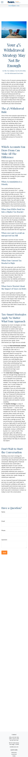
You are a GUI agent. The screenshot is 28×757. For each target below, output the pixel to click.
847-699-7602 (15, 737)
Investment (14, 754)
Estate (14, 756)
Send (4, 552)
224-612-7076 (15, 738)
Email (3, 521)
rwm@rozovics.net (14, 747)
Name (3, 512)
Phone (3, 530)
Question (4, 540)
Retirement (14, 752)
